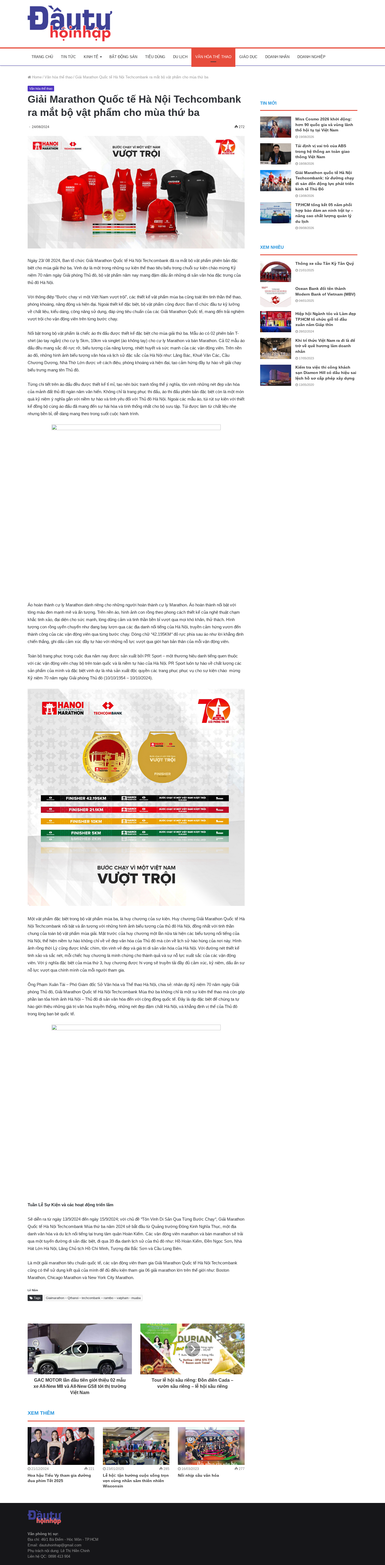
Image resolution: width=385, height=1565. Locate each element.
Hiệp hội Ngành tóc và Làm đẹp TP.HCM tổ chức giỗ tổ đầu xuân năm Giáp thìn (325, 319)
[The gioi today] (70, 24)
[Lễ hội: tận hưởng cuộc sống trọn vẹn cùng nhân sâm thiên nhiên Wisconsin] (136, 1446)
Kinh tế (91, 57)
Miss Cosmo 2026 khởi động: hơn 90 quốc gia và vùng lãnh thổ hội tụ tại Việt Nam (324, 124)
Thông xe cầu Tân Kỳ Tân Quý (324, 263)
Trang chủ (42, 57)
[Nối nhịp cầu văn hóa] (211, 1446)
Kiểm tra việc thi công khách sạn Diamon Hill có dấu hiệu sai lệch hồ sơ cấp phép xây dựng (325, 372)
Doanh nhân (277, 57)
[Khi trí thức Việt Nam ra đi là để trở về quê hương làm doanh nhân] (275, 348)
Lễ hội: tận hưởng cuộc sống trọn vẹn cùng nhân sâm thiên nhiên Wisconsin (136, 1480)
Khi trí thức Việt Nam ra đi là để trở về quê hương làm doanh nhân (325, 346)
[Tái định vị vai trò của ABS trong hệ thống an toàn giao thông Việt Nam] (275, 153)
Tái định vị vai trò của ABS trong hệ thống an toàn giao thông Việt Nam (322, 151)
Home (36, 77)
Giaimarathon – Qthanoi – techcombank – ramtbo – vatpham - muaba (93, 1298)
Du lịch (180, 57)
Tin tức (68, 57)
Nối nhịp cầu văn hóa (198, 1475)
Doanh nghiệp (311, 57)
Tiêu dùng (155, 57)
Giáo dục (248, 57)
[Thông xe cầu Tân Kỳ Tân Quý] (275, 271)
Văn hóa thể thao (213, 57)
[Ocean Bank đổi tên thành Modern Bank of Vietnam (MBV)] (275, 296)
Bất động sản (123, 57)
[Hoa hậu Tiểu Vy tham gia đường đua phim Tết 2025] (61, 1446)
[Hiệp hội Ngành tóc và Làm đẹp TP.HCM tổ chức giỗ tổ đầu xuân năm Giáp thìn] (275, 321)
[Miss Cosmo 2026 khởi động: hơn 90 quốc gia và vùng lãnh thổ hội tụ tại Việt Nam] (275, 127)
